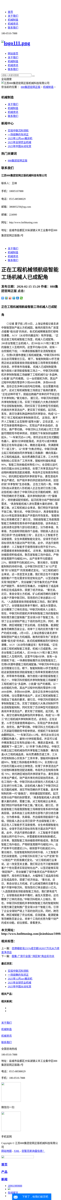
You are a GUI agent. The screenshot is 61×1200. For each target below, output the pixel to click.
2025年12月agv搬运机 (20, 138)
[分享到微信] (21, 298)
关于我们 (13, 16)
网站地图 (6, 1151)
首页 (10, 12)
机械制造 (13, 19)
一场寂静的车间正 (18, 134)
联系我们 (13, 27)
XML (17, 1151)
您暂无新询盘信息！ (33, 1151)
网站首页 (13, 53)
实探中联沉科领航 (18, 130)
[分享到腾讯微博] (14, 298)
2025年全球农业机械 (19, 142)
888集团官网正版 (30, 87)
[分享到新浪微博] (10, 298)
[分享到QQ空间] (6, 298)
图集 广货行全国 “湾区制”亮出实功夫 (33, 956)
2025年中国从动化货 (19, 146)
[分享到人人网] (17, 298)
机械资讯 (13, 23)
